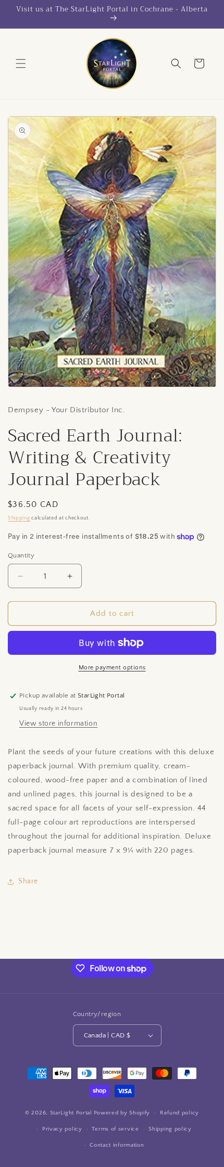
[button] (20, 63)
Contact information (117, 1145)
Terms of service (115, 1129)
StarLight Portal (71, 1113)
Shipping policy (170, 1129)
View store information (58, 723)
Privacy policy (62, 1129)
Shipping (19, 518)
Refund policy (179, 1113)
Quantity (21, 555)
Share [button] (28, 881)
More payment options (112, 667)
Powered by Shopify (122, 1113)
